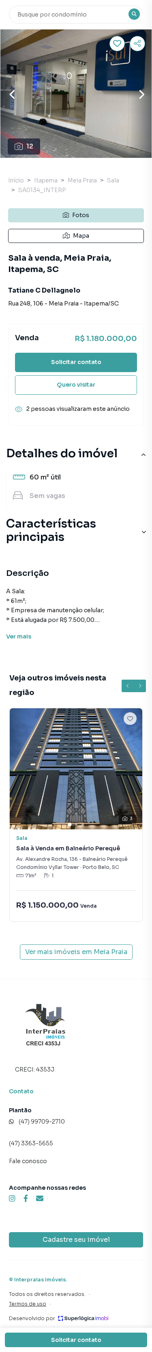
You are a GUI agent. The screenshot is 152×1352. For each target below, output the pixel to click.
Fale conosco (28, 1161)
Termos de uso (27, 1304)
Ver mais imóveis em (76, 952)
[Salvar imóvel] (117, 43)
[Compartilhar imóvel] (137, 43)
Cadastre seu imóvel (76, 1239)
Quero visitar (76, 384)
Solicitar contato (76, 362)
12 (29, 146)
